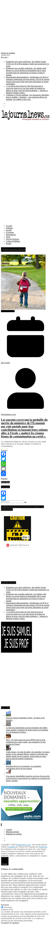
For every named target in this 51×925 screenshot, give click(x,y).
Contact (9, 829)
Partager (4, 479)
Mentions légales (12, 832)
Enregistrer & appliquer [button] (10, 923)
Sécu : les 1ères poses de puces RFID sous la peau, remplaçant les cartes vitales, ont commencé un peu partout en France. (26, 742)
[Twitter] (25, 458)
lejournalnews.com (8, 414)
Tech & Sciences (12, 239)
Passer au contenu (8, 53)
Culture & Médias (13, 241)
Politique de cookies (14, 834)
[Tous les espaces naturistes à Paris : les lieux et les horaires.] (8, 716)
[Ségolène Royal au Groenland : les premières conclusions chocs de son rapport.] (8, 764)
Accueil (9, 226)
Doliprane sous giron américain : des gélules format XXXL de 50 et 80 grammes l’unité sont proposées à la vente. (27, 64)
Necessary (8, 907)
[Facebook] (25, 453)
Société (9, 230)
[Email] (25, 468)
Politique (9, 228)
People (8, 243)
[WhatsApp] (25, 463)
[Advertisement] (25, 26)
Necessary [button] (5, 905)
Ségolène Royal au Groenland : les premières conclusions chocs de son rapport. (23, 767)
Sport (8, 237)
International (11, 235)
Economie (10, 232)
